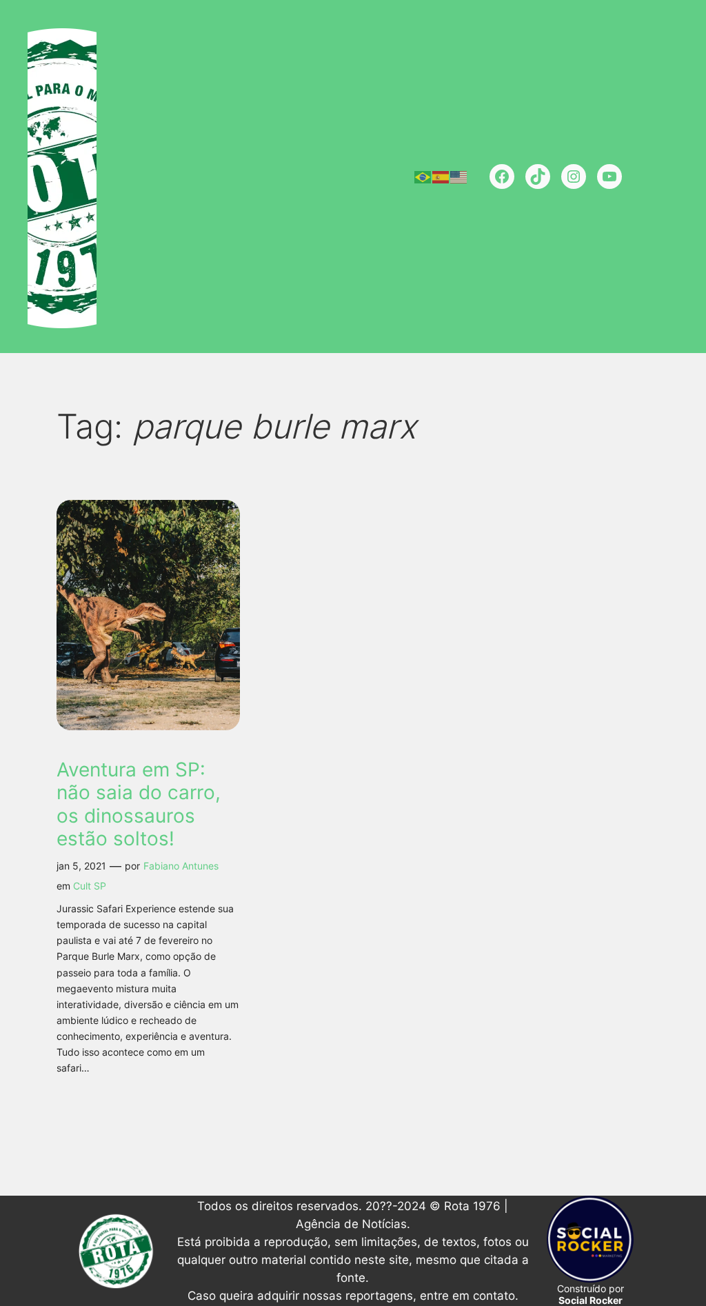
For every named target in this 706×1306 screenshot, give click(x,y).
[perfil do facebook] (502, 176)
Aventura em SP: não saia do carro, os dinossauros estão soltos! (139, 804)
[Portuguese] (423, 176)
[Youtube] (609, 176)
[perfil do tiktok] (537, 176)
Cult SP (89, 886)
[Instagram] (573, 176)
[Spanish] (441, 176)
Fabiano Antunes (181, 866)
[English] (459, 176)
